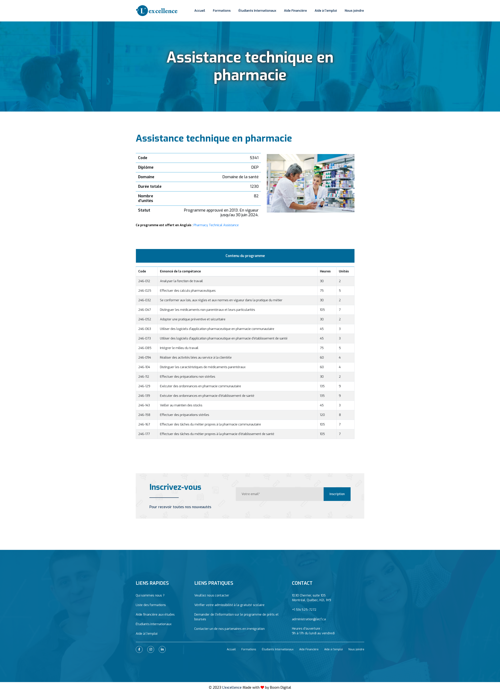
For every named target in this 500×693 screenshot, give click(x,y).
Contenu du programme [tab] (245, 255)
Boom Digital (280, 687)
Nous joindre (354, 11)
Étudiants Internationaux (257, 11)
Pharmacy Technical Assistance (216, 225)
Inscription (337, 494)
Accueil (199, 11)
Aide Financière (295, 11)
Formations (222, 11)
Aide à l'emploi (326, 11)
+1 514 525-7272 (304, 610)
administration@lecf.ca (309, 619)
